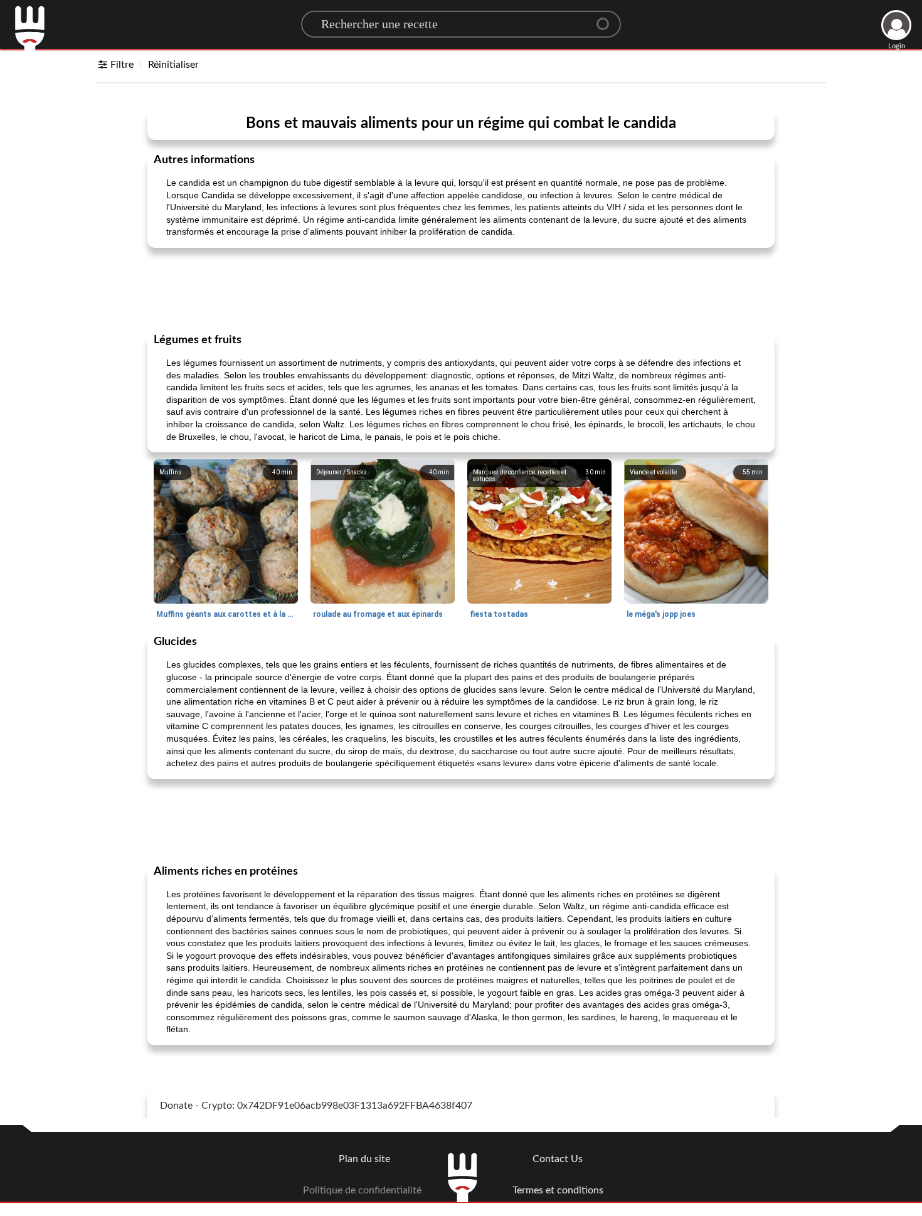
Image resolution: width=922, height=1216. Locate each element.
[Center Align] (607, 18)
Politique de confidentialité (362, 1190)
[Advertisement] (461, 289)
